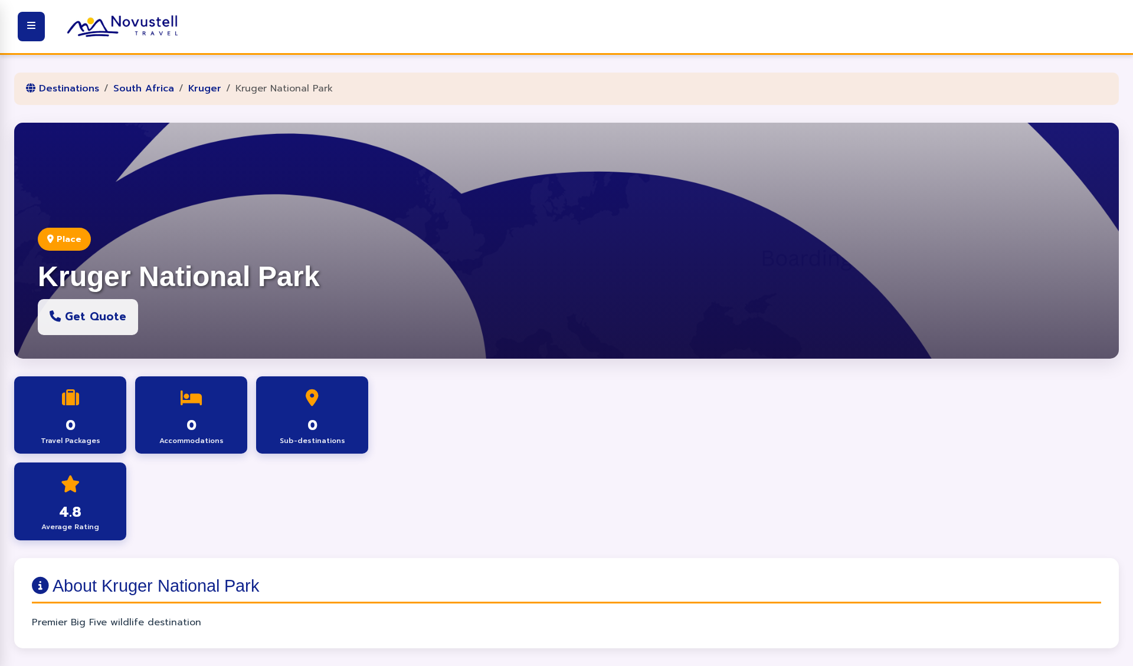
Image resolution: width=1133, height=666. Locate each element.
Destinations (67, 88)
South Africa (143, 88)
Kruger (204, 88)
